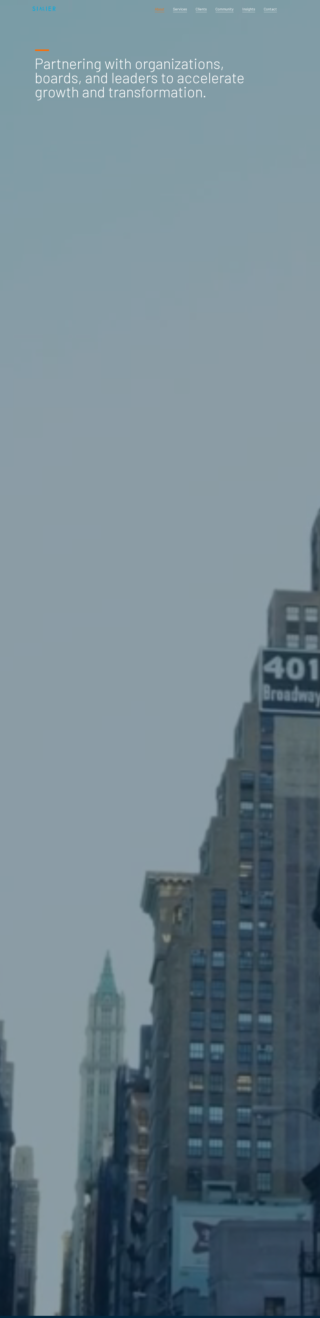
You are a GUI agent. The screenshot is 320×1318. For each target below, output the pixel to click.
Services (180, 9)
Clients (201, 9)
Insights (248, 9)
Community (225, 9)
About (159, 9)
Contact (270, 9)
